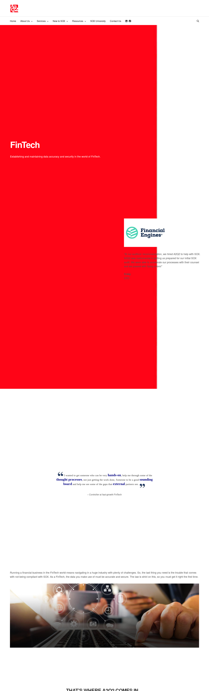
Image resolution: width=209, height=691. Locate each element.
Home (13, 21)
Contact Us (115, 21)
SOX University (98, 21)
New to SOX (59, 21)
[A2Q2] (14, 8)
